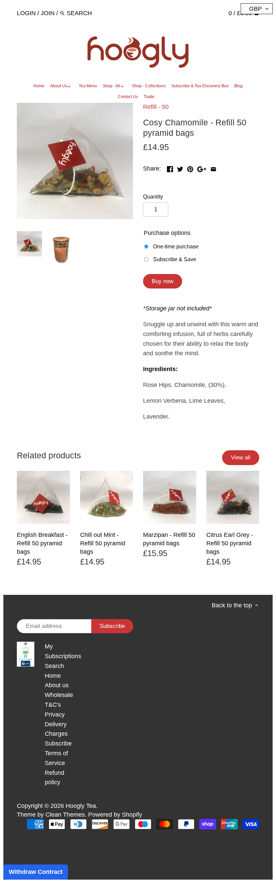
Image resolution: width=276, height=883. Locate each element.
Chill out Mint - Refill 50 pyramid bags (102, 543)
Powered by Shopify (115, 814)
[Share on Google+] (201, 167)
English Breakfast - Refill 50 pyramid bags (42, 543)
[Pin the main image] (190, 167)
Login (26, 13)
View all (240, 457)
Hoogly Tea (81, 805)
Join (48, 13)
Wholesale (59, 695)
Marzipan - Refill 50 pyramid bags (169, 539)
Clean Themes (65, 814)
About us (57, 685)
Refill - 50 (156, 106)
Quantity (153, 196)
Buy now (162, 281)
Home (53, 675)
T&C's (53, 704)
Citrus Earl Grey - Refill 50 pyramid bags (229, 543)
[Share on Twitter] (180, 167)
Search (54, 666)
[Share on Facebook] (170, 167)
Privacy (55, 714)
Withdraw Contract (36, 872)
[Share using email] (213, 167)
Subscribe (58, 743)
